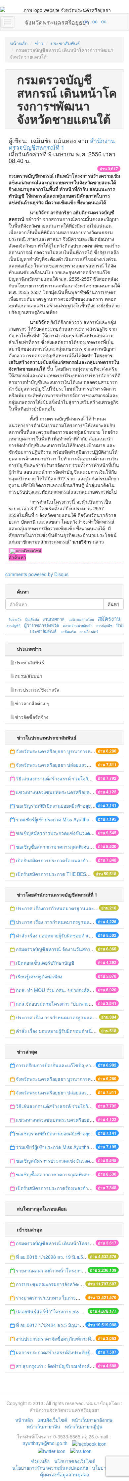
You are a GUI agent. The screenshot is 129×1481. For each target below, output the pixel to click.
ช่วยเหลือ (40, 1461)
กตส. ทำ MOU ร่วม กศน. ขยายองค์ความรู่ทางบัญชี (67, 990)
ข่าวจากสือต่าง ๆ (32, 703)
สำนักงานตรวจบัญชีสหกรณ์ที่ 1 (62, 143)
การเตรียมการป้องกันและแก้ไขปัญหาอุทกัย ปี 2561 (67, 1065)
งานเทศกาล (53, 619)
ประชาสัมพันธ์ (65, 43)
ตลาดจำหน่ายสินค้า (78, 625)
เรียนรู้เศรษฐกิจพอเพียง (39, 976)
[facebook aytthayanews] (89, 1443)
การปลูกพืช (104, 625)
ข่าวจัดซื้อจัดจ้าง (31, 717)
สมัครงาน (109, 618)
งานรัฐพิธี (14, 625)
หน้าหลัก (18, 43)
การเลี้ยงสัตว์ (89, 631)
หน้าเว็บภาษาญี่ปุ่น (84, 1426)
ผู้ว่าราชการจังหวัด (41, 625)
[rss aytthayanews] (81, 1450)
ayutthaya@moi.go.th (45, 1443)
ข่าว (39, 43)
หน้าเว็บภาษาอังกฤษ (92, 1419)
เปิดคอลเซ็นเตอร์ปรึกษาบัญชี (45, 962)
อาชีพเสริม (68, 631)
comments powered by (36, 574)
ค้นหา (113, 604)
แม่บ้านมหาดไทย (81, 619)
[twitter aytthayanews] (51, 1450)
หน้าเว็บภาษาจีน (43, 1426)
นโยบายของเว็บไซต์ (75, 1461)
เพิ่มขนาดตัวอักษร (80, 21)
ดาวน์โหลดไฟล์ (28, 550)
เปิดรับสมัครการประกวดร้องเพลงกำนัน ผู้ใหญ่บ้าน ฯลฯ (71, 860)
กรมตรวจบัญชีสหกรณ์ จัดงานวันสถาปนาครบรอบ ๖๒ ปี (72, 949)
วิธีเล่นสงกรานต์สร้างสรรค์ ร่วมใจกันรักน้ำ (60, 778)
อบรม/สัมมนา (28, 676)
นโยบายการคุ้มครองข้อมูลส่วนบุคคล (78, 1471)
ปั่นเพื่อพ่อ (32, 619)
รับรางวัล (15, 619)
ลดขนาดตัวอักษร (66, 21)
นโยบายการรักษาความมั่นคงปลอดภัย (50, 1467)
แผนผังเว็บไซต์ (52, 1419)
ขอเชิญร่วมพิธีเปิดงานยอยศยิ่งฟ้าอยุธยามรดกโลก (66, 805)
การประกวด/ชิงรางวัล (37, 689)
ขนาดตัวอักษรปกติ (73, 21)
